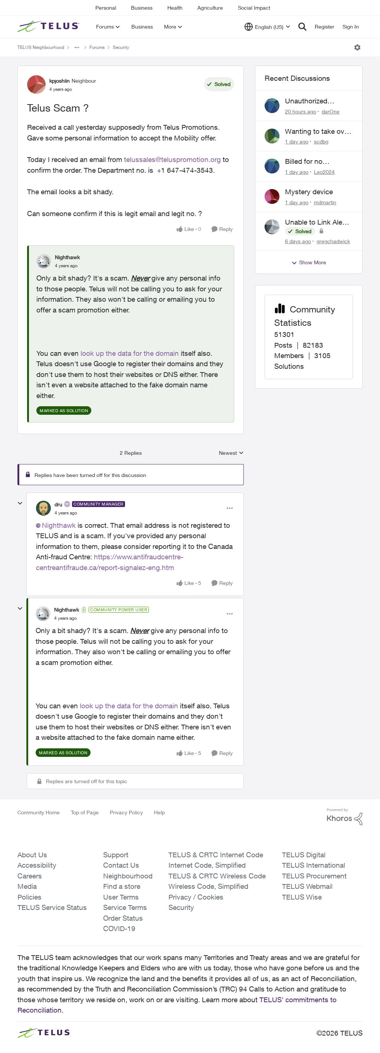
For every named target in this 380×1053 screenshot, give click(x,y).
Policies (29, 897)
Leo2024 (324, 172)
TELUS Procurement (314, 876)
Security (121, 47)
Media (27, 886)
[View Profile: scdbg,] (272, 136)
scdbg (321, 141)
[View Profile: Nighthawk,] (43, 261)
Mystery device (309, 192)
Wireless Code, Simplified (208, 886)
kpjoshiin (59, 80)
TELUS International (313, 865)
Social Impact (254, 7)
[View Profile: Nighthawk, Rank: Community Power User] (43, 613)
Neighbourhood (128, 876)
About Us (32, 855)
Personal (105, 7)
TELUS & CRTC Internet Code (215, 855)
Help (159, 812)
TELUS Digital (303, 855)
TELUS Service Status (52, 907)
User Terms (121, 897)
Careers (29, 876)
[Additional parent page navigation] (76, 47)
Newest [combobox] (231, 453)
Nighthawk (67, 257)
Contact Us (121, 865)
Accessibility (36, 865)
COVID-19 (119, 928)
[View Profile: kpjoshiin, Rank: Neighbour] (36, 84)
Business (142, 7)
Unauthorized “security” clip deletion (306, 101)
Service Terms (125, 907)
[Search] (302, 26)
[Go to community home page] (49, 27)
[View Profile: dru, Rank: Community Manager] (43, 508)
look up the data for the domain (130, 353)
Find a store (121, 886)
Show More (312, 262)
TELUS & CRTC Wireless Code (217, 876)
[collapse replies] (20, 503)
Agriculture (210, 7)
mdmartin (325, 202)
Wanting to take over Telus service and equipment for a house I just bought (317, 131)
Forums (97, 47)
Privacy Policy (126, 812)
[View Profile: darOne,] (272, 105)
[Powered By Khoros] (345, 816)
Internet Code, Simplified (207, 865)
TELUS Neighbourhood (40, 47)
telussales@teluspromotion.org (172, 159)
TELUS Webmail (307, 886)
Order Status (123, 918)
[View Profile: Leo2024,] (272, 166)
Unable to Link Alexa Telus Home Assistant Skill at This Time (318, 222)
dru (58, 504)
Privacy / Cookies (195, 897)
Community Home (38, 812)
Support (115, 855)
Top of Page (85, 812)
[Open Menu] (357, 47)
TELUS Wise (302, 897)
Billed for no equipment (303, 161)
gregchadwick (333, 241)
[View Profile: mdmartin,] (272, 196)
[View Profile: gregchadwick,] (272, 226)
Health (175, 7)
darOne (331, 111)
